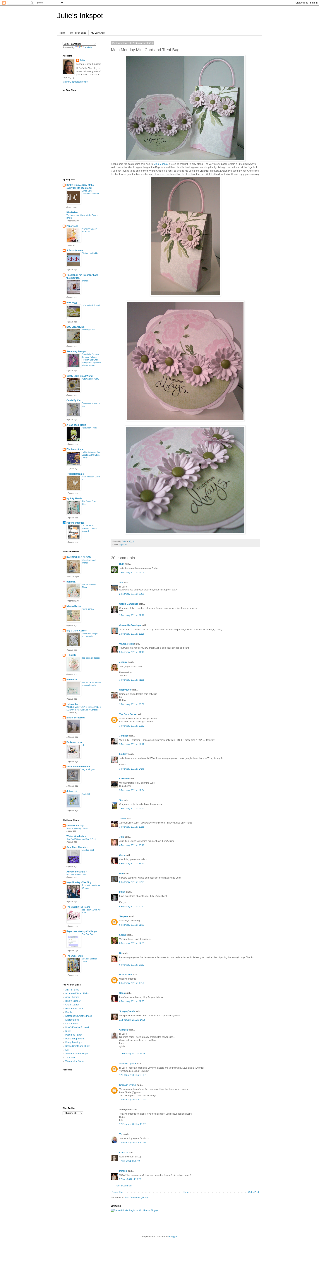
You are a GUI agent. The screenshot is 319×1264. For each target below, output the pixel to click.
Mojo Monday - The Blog (78, 882)
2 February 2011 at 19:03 (131, 572)
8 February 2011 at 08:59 (131, 983)
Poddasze (71, 679)
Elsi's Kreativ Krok (74, 1008)
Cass (122, 855)
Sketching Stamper (76, 351)
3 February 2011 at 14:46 (131, 769)
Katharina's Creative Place (78, 1016)
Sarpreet (123, 916)
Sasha (122, 935)
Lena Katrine (71, 1023)
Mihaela (123, 1171)
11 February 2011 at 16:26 (132, 1053)
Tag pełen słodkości (91, 658)
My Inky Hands (74, 498)
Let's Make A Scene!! (91, 305)
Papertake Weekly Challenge (81, 931)
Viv (121, 1134)
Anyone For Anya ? (76, 871)
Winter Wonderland (76, 836)
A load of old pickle (76, 425)
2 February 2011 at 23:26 (131, 634)
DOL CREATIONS (75, 327)
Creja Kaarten (72, 1004)
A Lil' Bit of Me (72, 989)
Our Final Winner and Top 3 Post (81, 839)
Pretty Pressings (73, 1042)
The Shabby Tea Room (78, 907)
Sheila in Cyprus (127, 1063)
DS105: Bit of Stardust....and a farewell (89, 528)
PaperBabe (72, 226)
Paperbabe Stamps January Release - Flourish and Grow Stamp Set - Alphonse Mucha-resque (91, 359)
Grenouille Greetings (130, 625)
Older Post (253, 1192)
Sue (121, 582)
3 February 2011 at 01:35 (131, 680)
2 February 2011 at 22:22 (131, 615)
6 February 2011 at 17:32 (131, 965)
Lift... (84, 745)
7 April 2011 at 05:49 (129, 1161)
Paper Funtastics (75, 523)
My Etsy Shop (98, 33)
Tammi (122, 818)
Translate (87, 47)
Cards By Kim (73, 400)
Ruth (121, 564)
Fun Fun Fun (87, 934)
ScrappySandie (127, 1011)
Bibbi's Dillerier (72, 1001)
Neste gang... (88, 609)
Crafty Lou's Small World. (79, 376)
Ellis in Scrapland (75, 717)
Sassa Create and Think (77, 1046)
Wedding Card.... (89, 330)
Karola (68, 1012)
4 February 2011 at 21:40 (131, 863)
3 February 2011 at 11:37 (131, 744)
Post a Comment (124, 1185)
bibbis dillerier (73, 606)
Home (62, 33)
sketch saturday (75, 825)
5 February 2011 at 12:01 (131, 882)
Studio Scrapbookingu (76, 1053)
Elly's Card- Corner (76, 630)
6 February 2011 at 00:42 (131, 906)
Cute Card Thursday (77, 847)
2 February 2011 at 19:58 (131, 594)
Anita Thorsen (72, 997)
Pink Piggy (72, 302)
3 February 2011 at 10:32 (131, 726)
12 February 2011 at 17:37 (132, 1124)
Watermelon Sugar (74, 1061)
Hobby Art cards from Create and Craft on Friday (91, 455)
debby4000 (125, 690)
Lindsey (123, 754)
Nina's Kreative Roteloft (77, 1027)
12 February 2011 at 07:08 (132, 1099)
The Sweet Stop (74, 956)
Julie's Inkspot (80, 15)
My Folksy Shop (78, 33)
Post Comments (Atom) (136, 1197)
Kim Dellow (72, 212)
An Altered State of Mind (77, 993)
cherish (85, 281)
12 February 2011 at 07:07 (132, 1075)
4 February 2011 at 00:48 (131, 845)
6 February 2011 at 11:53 (131, 925)
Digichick (123, 544)
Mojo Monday (161, 164)
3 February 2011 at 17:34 (131, 790)
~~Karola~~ (72, 655)
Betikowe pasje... (75, 742)
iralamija (71, 581)
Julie (121, 837)
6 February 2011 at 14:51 (131, 943)
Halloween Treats (89, 428)
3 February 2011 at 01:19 (131, 652)
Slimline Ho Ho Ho (90, 253)
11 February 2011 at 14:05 (132, 1020)
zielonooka (72, 704)
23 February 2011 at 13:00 (132, 1142)
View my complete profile (75, 82)
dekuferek (71, 791)
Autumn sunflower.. (90, 379)
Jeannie (123, 662)
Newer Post (118, 1192)
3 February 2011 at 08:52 (131, 704)
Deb (121, 873)
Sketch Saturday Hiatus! (77, 828)
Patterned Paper (73, 1035)
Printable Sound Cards (76, 874)
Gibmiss (123, 1030)
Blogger (173, 1236)
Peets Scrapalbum (74, 1038)
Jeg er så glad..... (89, 769)
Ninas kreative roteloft (78, 766)
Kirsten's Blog (72, 1020)
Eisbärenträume (74, 449)
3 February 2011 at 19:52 (131, 808)
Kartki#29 (86, 794)
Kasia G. (123, 1152)
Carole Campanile (128, 604)
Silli (67, 1050)
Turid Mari (70, 1057)
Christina (124, 778)
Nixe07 (69, 1031)
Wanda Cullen (126, 644)
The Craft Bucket (128, 714)
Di (120, 953)
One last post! (88, 850)
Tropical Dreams (75, 474)
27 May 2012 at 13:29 (130, 1179)
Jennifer (123, 736)
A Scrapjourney (74, 250)
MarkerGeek (125, 974)
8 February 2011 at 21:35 (131, 1001)
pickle (122, 892)
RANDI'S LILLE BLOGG (78, 557)
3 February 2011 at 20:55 (131, 827)
